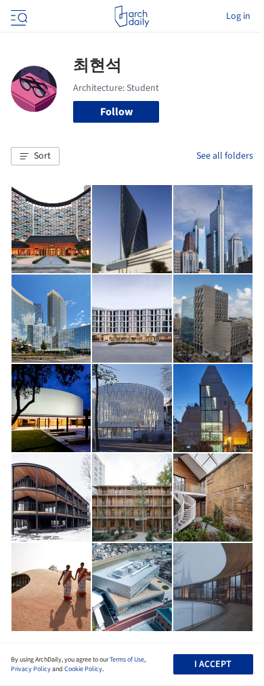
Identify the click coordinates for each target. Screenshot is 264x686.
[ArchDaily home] (131, 16)
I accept (213, 664)
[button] (35, 156)
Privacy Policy (31, 669)
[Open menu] (17, 16)
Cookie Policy (83, 669)
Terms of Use (127, 659)
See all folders (224, 156)
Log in (238, 16)
